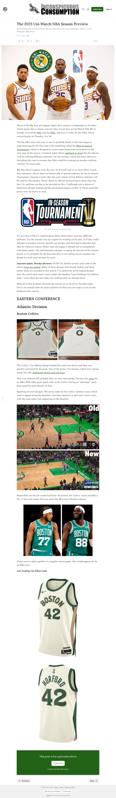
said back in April (74, 153)
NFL (39, 132)
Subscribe (97, 9)
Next (92, 781)
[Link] (13, 299)
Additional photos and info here (48, 372)
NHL (53, 132)
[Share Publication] (88, 9)
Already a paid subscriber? (58, 769)
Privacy (56, 787)
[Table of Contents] (2, 399)
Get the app (67, 791)
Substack (49, 795)
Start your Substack (53, 791)
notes (91, 378)
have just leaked (32, 267)
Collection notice (69, 787)
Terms (61, 787)
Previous (25, 781)
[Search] (83, 9)
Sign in (109, 9)
